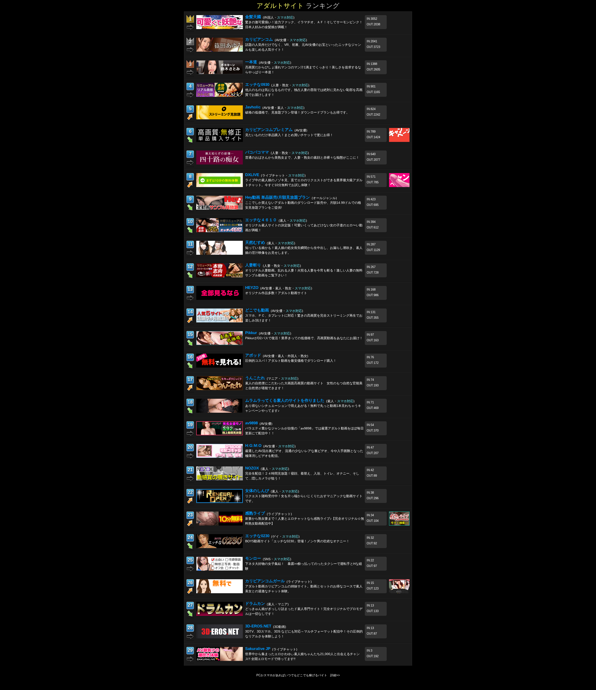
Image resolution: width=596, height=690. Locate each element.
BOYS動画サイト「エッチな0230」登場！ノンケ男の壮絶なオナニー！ (297, 541)
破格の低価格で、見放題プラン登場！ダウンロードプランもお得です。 (297, 112)
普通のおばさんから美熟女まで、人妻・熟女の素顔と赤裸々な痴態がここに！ (302, 157)
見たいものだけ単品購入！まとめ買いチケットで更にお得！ (289, 135)
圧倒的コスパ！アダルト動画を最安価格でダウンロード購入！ (290, 360)
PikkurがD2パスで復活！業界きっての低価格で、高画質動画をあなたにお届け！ (304, 338)
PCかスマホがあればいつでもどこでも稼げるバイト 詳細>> (298, 675)
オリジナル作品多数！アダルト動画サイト (276, 293)
